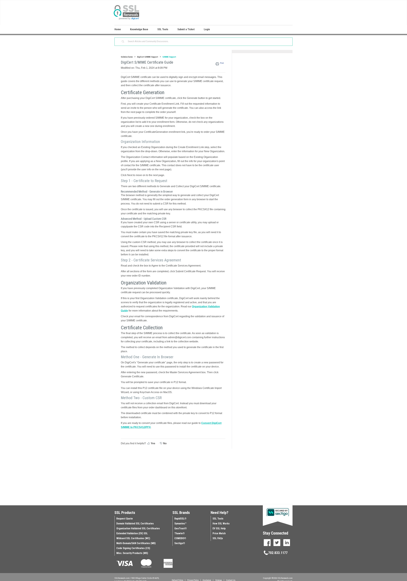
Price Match (219, 533)
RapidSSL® (180, 518)
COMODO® (180, 538)
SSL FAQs (218, 538)
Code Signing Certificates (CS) (133, 548)
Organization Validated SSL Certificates (138, 528)
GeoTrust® (180, 528)
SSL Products (124, 512)
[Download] (197, 256)
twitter (276, 542)
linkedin (286, 542)
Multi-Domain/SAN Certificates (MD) (136, 543)
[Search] (123, 41)
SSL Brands (181, 512)
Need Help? (219, 512)
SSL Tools (218, 518)
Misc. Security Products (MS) (132, 553)
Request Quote (124, 518)
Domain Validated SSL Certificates (135, 523)
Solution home (127, 57)
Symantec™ (180, 523)
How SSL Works (221, 523)
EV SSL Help (219, 528)
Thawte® (179, 533)
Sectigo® (179, 543)
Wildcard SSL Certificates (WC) (133, 538)
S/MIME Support (169, 57)
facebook (267, 542)
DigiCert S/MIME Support (147, 57)
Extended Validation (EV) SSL (132, 533)
